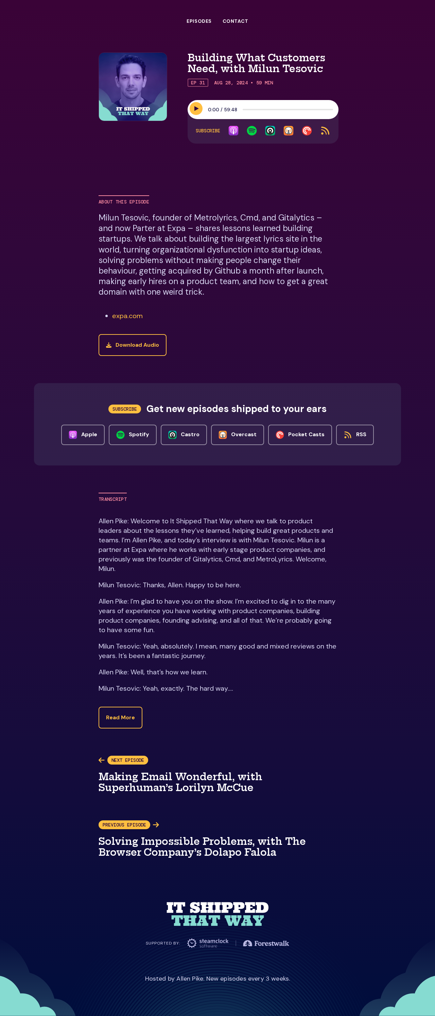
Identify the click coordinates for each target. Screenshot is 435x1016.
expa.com (127, 315)
